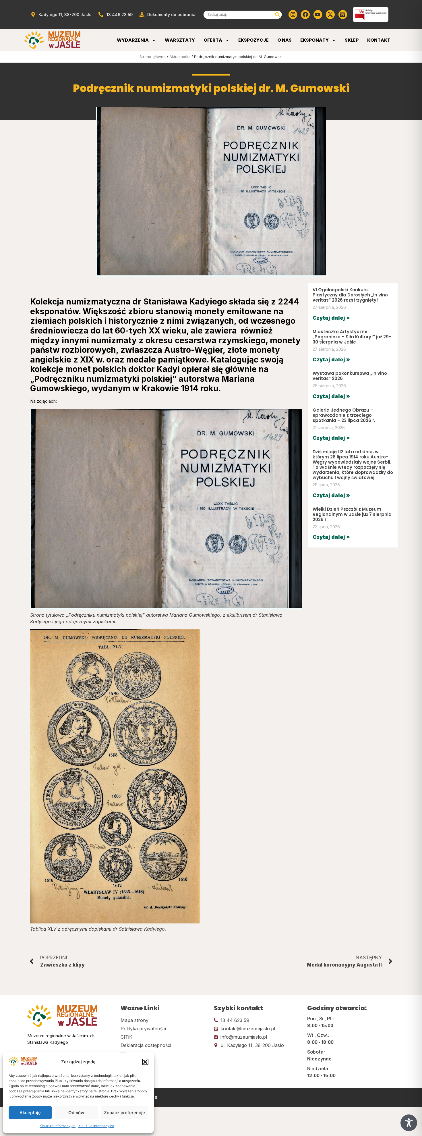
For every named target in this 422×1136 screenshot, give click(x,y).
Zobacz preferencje (124, 1112)
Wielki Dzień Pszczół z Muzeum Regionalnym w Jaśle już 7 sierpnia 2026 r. (352, 514)
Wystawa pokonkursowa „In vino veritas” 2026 (350, 375)
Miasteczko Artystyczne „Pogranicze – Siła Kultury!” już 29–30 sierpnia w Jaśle (352, 337)
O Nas (284, 40)
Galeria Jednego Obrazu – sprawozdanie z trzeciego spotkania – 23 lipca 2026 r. (344, 415)
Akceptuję (30, 1112)
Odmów (76, 1112)
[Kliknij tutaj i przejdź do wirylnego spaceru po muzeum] (342, 14)
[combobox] (240, 15)
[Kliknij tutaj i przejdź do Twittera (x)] (330, 14)
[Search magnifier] (278, 15)
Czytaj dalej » (331, 318)
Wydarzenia (133, 40)
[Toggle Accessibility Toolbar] (409, 1123)
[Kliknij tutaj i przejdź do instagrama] (293, 14)
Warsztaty (180, 40)
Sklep (352, 40)
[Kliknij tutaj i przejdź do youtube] (317, 14)
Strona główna (153, 56)
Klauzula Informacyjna (58, 1126)
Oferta (213, 40)
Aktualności (179, 56)
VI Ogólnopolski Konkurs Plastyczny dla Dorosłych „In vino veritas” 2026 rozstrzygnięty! (350, 295)
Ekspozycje (253, 40)
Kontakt (378, 40)
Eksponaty (314, 40)
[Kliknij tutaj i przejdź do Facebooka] (305, 14)
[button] (145, 1062)
